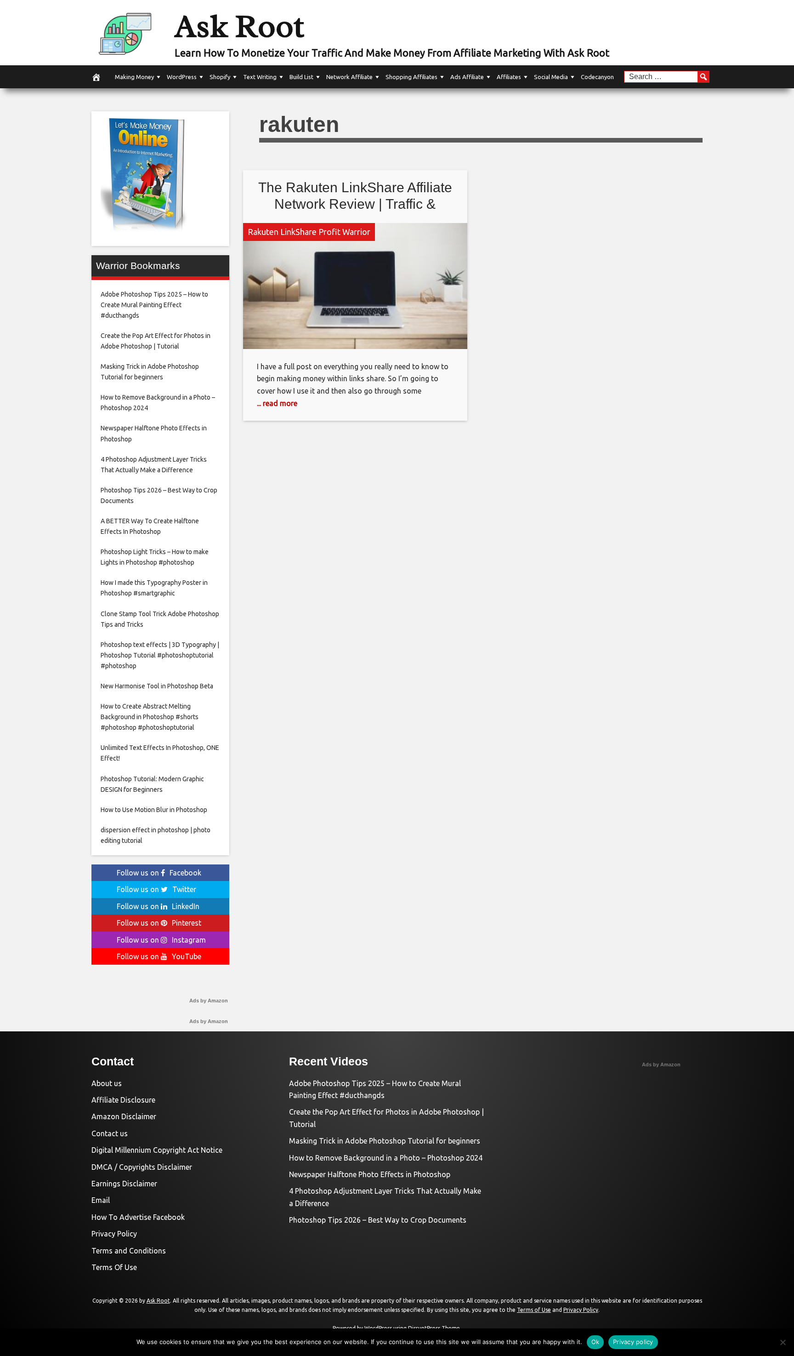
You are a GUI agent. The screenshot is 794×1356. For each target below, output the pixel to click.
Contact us (109, 1133)
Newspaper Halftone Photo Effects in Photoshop (369, 1174)
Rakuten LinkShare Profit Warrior (309, 231)
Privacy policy (633, 1341)
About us (106, 1083)
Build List (301, 77)
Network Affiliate (349, 77)
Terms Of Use (114, 1267)
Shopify (220, 77)
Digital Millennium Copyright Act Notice (156, 1150)
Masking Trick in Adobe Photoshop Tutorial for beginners (384, 1141)
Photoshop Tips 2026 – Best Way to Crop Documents (377, 1220)
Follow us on (159, 873)
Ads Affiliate (467, 77)
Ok (595, 1341)
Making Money (134, 77)
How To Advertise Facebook (138, 1217)
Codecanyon (597, 77)
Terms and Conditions (128, 1251)
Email (100, 1200)
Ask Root (239, 26)
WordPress (182, 77)
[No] (782, 1342)
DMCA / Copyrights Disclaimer (141, 1167)
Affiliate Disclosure (123, 1100)
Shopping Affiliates (411, 77)
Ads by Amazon (208, 1000)
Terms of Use (534, 1310)
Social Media (551, 77)
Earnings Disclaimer (124, 1183)
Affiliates (509, 77)
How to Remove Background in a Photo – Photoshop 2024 (385, 1158)
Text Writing (260, 77)
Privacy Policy (114, 1234)
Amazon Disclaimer (123, 1116)
